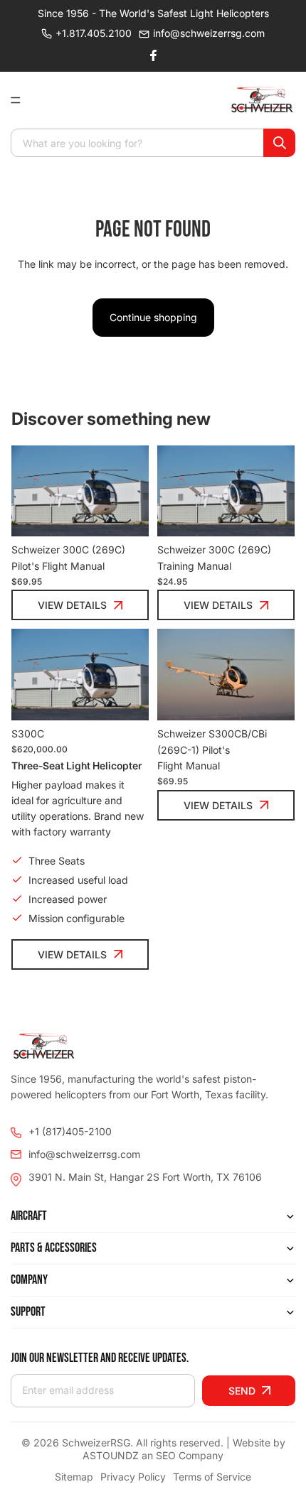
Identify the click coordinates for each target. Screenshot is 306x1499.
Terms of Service (212, 1477)
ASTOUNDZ (111, 1455)
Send (241, 1391)
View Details (72, 605)
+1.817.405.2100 (94, 33)
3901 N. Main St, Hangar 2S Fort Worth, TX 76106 (145, 1177)
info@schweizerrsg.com (209, 33)
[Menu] (21, 100)
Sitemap (74, 1477)
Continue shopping (153, 317)
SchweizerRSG (96, 1442)
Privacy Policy (133, 1477)
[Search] (279, 143)
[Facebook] (153, 55)
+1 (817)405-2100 (70, 1131)
